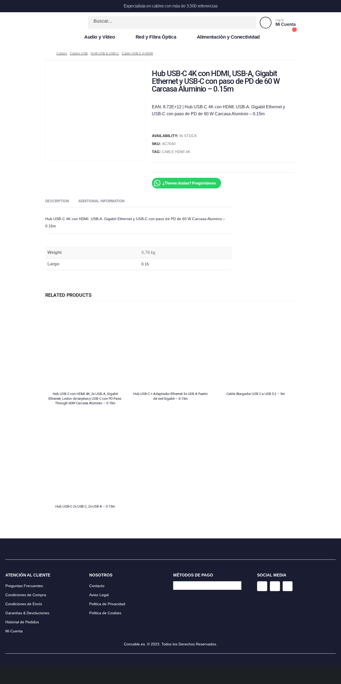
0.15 (145, 264)
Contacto (96, 586)
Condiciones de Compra (25, 595)
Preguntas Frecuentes (24, 586)
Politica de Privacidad (107, 604)
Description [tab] (57, 201)
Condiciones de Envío (23, 604)
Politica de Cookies (105, 613)
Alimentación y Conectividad (228, 37)
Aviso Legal (99, 595)
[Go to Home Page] (47, 53)
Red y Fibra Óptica (156, 37)
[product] (85, 347)
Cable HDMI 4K (176, 152)
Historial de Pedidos (22, 622)
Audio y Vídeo (99, 37)
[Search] (246, 22)
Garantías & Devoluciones (27, 613)
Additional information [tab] (101, 201)
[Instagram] (262, 586)
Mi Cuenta (14, 631)
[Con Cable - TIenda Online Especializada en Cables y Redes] (62, 22)
